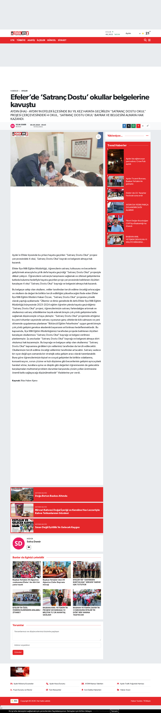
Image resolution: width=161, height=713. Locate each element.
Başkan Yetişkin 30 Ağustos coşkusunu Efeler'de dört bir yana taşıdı (26, 582)
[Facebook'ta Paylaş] (124, 126)
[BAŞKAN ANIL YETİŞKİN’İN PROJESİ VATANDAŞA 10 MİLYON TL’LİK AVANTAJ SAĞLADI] (57, 597)
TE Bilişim (147, 701)
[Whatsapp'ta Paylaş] (133, 126)
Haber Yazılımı (136, 701)
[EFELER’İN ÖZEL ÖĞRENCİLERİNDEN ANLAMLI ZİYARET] (27, 597)
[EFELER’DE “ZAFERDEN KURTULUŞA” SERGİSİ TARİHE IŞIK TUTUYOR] (87, 570)
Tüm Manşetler (55, 690)
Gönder (18, 652)
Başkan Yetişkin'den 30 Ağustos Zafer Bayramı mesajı (54, 582)
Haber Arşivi (125, 690)
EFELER (25, 91)
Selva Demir (34, 541)
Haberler (14, 91)
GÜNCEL (51, 40)
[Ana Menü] (149, 40)
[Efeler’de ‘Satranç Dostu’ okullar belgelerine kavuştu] (56, 159)
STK (12, 40)
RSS (15, 701)
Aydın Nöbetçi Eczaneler (24, 684)
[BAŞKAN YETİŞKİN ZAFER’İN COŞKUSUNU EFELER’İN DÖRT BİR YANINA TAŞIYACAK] (87, 597)
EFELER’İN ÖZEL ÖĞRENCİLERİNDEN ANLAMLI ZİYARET (26, 610)
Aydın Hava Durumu (57, 684)
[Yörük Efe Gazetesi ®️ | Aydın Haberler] (19, 33)
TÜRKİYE (21, 40)
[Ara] (145, 40)
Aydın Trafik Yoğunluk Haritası (132, 684)
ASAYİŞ (31, 40)
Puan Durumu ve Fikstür (22, 690)
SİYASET (62, 40)
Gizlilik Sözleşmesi (101, 711)
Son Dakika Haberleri (92, 690)
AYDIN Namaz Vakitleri (94, 684)
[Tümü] (147, 136)
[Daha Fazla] (138, 126)
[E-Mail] (29, 547)
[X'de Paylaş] (129, 126)
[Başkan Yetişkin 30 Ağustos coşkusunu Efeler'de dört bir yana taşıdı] (27, 570)
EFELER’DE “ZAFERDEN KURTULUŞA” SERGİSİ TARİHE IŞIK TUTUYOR (87, 582)
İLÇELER (41, 40)
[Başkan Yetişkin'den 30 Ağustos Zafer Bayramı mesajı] (57, 570)
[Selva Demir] (19, 543)
